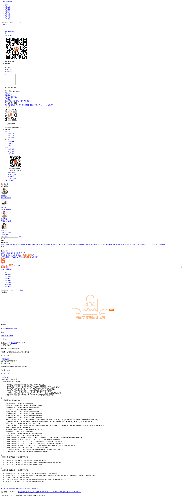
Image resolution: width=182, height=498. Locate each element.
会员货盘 (8, 13)
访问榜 (3, 253)
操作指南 (44, 105)
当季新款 (8, 7)
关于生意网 (12, 178)
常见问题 (50, 105)
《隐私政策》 (5, 359)
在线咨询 (9, 71)
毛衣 (10, 244)
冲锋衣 (3, 244)
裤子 (48, 244)
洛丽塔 (74, 244)
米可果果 (152, 244)
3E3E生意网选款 (6, 1)
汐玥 (107, 244)
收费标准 (31, 105)
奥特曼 (15, 244)
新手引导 (11, 149)
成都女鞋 (11, 133)
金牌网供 (8, 11)
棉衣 (62, 244)
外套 (33, 244)
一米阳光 (159, 244)
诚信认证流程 (25, 101)
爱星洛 (115, 244)
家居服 (41, 244)
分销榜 (8, 253)
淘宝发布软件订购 (11, 97)
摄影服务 (10, 336)
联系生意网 (12, 174)
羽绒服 (29, 244)
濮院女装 (11, 135)
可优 (134, 244)
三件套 (88, 244)
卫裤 (137, 244)
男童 (37, 244)
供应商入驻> (9, 99)
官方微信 (11, 153)
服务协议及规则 (10, 105)
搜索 (21, 22)
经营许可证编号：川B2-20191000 (35, 492)
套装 (58, 244)
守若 (147, 244)
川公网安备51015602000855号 (71, 492)
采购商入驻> (9, 95)
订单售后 (38, 105)
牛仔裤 (69, 244)
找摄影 (10, 143)
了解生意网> (9, 180)
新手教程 (10, 329)
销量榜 (18, 253)
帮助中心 (8, 93)
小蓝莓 (79, 244)
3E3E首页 (4, 24)
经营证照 (35, 488)
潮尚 (92, 244)
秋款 (65, 244)
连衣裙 (126, 244)
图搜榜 (22, 253)
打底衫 (24, 244)
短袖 (163, 244)
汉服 (7, 244)
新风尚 (99, 244)
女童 (45, 244)
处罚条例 (8, 101)
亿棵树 (121, 244)
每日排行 (8, 15)
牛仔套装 (143, 244)
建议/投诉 (11, 173)
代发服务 (4, 336)
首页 (6, 5)
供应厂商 (7, 234)
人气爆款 (8, 9)
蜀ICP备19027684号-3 (53, 492)
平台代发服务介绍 (22, 105)
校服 (83, 244)
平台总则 (21, 488)
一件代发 (8, 19)
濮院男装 (11, 137)
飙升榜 (13, 253)
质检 (9, 145)
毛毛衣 (19, 244)
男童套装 (54, 244)
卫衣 (103, 244)
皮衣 (130, 244)
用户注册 (4, 329)
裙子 (110, 244)
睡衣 (95, 244)
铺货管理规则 (15, 101)
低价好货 (8, 17)
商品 (2, 234)
